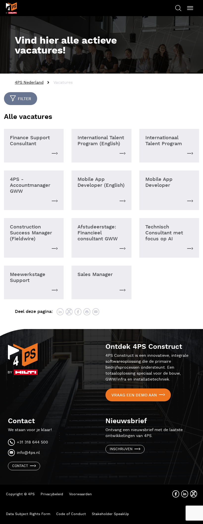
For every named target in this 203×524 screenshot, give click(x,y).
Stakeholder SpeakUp (110, 514)
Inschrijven (121, 449)
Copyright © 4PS (20, 494)
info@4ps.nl (28, 452)
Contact (20, 466)
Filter (24, 99)
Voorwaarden (80, 494)
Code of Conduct (71, 514)
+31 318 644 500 (32, 442)
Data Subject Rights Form (28, 514)
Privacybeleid (52, 494)
